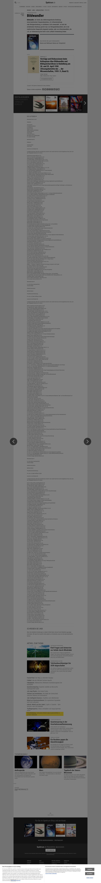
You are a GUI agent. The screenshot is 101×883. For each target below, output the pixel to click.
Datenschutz (13, 880)
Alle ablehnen (89, 873)
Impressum (18, 880)
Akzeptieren (89, 869)
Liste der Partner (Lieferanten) (51, 873)
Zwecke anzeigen (89, 877)
